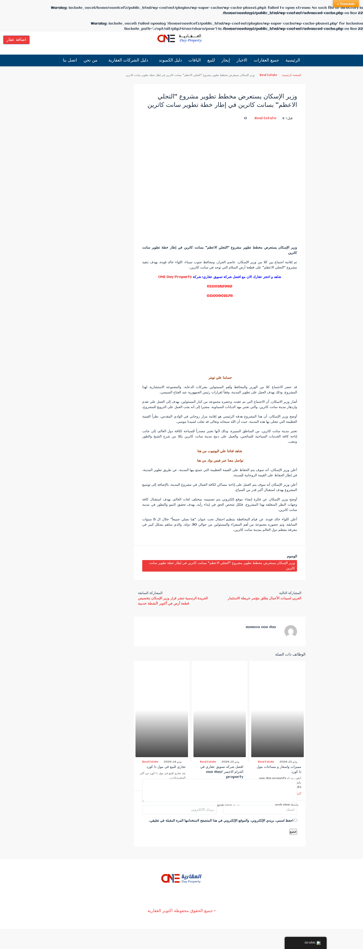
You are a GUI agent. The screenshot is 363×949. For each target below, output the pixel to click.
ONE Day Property (175, 277)
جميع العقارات (266, 60)
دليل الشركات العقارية (128, 60)
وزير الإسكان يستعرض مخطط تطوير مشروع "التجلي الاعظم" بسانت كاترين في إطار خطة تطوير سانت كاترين (222, 565)
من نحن (90, 60)
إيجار (225, 60)
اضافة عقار (16, 40)
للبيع (211, 60)
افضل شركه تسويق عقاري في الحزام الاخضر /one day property (221, 772)
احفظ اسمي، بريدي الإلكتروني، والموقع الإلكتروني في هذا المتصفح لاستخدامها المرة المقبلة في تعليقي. (221, 820)
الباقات (194, 60)
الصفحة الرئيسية (291, 75)
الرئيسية (292, 60)
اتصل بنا (70, 60)
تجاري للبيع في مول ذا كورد (165, 767)
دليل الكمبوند (170, 60)
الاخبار (242, 60)
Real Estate (268, 75)
